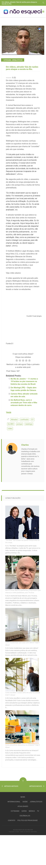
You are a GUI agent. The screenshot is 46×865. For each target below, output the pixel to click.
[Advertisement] (17, 849)
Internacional (14, 802)
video (10, 428)
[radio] (16, 361)
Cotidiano (15, 811)
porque (19, 424)
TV (38, 811)
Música (32, 811)
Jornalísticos (36, 802)
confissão (24, 419)
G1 (32, 419)
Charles (25, 445)
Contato (11, 820)
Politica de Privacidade (27, 820)
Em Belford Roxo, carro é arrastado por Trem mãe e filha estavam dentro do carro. (24, 403)
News (23, 797)
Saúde (25, 802)
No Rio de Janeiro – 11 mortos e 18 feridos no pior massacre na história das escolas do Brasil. (24, 381)
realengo (28, 424)
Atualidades (23, 806)
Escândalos (25, 816)
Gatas (24, 811)
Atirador (14, 419)
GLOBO (11, 424)
